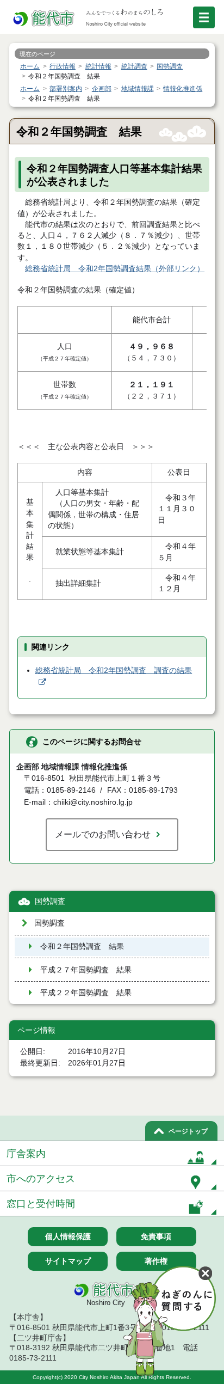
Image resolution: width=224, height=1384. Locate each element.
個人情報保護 (68, 1236)
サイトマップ (68, 1261)
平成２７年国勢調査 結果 (86, 970)
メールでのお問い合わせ (103, 834)
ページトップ (188, 1131)
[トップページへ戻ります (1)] (44, 19)
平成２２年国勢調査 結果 (86, 993)
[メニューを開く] (204, 17)
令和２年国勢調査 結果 (82, 946)
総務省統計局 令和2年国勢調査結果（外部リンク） (114, 269)
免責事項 (156, 1236)
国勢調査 (50, 901)
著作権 (156, 1261)
